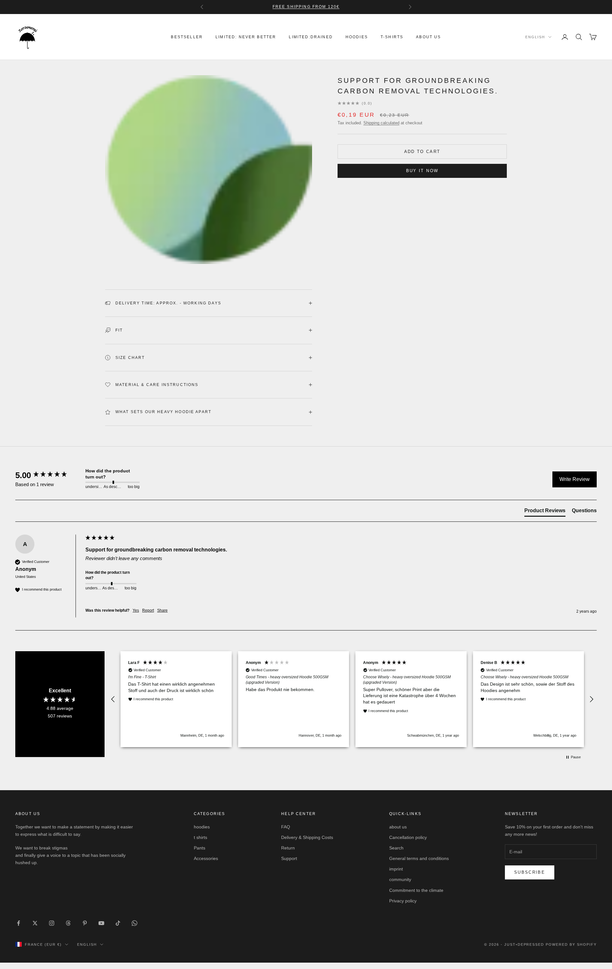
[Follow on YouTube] (101, 923)
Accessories (206, 858)
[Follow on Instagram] (51, 923)
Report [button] (148, 610)
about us (428, 37)
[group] (48, 475)
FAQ (285, 826)
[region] (352, 699)
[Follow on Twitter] (35, 923)
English (535, 37)
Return (288, 847)
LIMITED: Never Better (245, 37)
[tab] (544, 512)
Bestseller (187, 37)
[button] (113, 699)
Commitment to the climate (416, 890)
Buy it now (422, 170)
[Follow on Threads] (68, 923)
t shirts (200, 837)
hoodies (357, 37)
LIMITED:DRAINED (310, 37)
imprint (396, 868)
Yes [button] (136, 610)
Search (396, 847)
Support (289, 858)
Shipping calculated (381, 122)
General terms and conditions (419, 858)
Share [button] (162, 610)
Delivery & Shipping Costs (307, 837)
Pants (199, 847)
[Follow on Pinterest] (85, 923)
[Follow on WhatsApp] (134, 923)
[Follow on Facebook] (18, 923)
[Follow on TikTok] (118, 923)
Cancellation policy (408, 837)
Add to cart (422, 151)
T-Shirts (392, 37)
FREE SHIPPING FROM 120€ (306, 6)
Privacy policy (403, 900)
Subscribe (529, 872)
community (400, 879)
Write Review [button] (574, 479)
